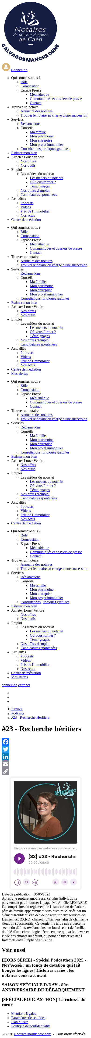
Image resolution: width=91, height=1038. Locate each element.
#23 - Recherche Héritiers (30, 717)
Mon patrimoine (41, 136)
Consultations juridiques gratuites (45, 149)
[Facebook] (45, 742)
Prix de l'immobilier (35, 211)
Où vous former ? (43, 182)
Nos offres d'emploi (35, 190)
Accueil (17, 709)
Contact (35, 103)
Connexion (19, 70)
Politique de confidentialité (30, 1026)
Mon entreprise (41, 140)
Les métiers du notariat (46, 178)
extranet (24, 685)
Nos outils (28, 165)
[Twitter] (45, 749)
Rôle (24, 82)
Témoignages (40, 186)
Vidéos (26, 207)
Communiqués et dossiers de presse (56, 99)
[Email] (45, 764)
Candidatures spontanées (39, 195)
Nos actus (28, 215)
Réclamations (30, 124)
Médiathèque (39, 94)
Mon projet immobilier (46, 144)
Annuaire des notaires (36, 111)
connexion (9, 685)
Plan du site (19, 1022)
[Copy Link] (45, 771)
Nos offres (28, 161)
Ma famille (38, 132)
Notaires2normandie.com (32, 1034)
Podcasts (27, 203)
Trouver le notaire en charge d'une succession (54, 115)
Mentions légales (23, 1014)
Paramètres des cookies (28, 1018)
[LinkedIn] (45, 756)
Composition (30, 86)
